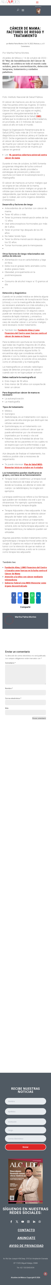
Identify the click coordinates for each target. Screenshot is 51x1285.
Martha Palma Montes (16, 44)
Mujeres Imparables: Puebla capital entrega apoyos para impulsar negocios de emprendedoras (25, 936)
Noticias (37, 44)
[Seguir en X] (17, 1221)
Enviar (25, 1147)
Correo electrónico (13, 698)
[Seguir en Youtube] (22, 1221)
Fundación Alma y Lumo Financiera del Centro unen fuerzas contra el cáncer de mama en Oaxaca (26, 333)
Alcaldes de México (18, 1277)
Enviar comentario (39, 718)
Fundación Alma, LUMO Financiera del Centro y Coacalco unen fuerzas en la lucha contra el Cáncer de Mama (26, 570)
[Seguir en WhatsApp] (39, 1221)
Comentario (10, 663)
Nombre (9, 688)
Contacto (26, 1230)
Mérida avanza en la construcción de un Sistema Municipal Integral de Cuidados (23, 989)
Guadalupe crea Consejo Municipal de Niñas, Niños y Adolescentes (25, 829)
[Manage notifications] (45, 1274)
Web (6, 708)
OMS (38, 116)
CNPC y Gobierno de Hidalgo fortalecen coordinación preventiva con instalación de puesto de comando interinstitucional (24, 777)
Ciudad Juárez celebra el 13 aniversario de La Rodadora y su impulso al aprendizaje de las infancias (24, 882)
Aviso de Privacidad (26, 1246)
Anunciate (26, 1238)
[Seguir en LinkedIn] (34, 1221)
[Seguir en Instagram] (28, 1221)
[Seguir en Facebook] (11, 1221)
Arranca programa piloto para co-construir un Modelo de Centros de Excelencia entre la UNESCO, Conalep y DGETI (24, 1041)
